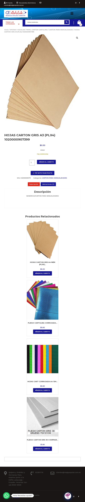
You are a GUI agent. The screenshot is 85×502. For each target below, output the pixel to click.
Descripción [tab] (33, 184)
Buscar (66, 22)
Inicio (6, 30)
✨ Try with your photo (42, 173)
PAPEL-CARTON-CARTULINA (36, 30)
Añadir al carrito (46, 162)
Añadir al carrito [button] (42, 273)
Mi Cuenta (9, 3)
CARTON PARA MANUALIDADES (61, 30)
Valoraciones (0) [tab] (48, 184)
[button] (72, 13)
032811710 (39, 472)
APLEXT (16, 497)
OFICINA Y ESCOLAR (17, 30)
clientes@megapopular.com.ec (14, 5)
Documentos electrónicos (27, 3)
